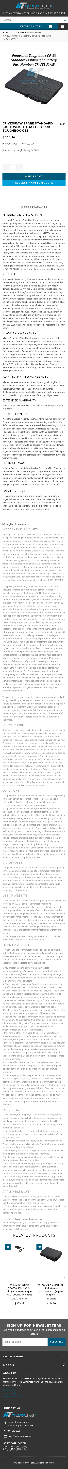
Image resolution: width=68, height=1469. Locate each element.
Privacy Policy (9, 1390)
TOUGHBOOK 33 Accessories (27, 33)
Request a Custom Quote (34, 182)
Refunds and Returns (13, 1396)
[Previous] (60, 123)
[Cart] (48, 26)
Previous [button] (3, 1276)
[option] (18, 1276)
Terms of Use (9, 1393)
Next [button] (64, 1276)
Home (5, 33)
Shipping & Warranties (34, 207)
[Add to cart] (8, 1247)
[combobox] (30, 20)
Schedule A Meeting (31, 26)
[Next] (64, 123)
